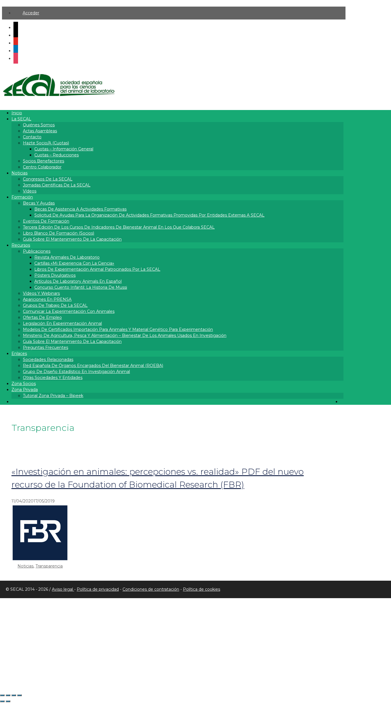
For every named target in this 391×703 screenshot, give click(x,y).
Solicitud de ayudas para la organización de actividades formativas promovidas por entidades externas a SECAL (149, 215)
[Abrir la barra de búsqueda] (14, 401)
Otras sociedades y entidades (52, 377)
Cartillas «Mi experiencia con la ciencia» (74, 263)
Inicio (16, 112)
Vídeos (29, 191)
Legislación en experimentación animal (62, 323)
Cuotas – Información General (63, 149)
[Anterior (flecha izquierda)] (2, 701)
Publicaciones (36, 251)
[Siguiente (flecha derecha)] (8, 701)
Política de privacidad (98, 589)
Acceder (31, 12)
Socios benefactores (43, 161)
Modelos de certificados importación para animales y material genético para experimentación (118, 329)
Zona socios (23, 383)
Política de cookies (201, 589)
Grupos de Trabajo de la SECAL (55, 305)
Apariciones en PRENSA (47, 299)
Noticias (19, 173)
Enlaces (19, 353)
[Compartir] (13, 695)
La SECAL (21, 118)
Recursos (20, 245)
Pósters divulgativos (55, 275)
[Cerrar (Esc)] (19, 695)
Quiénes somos (39, 124)
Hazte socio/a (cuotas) (46, 143)
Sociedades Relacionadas (48, 359)
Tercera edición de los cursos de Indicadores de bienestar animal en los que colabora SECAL (119, 227)
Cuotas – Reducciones (56, 155)
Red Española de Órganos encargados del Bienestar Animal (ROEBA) (93, 365)
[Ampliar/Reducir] (2, 695)
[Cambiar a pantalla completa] (8, 695)
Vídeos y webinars (41, 293)
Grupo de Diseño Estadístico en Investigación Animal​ (76, 371)
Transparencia (49, 566)
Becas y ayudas (39, 203)
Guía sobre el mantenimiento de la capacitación (72, 239)
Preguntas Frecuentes (45, 347)
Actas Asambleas (40, 130)
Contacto (32, 137)
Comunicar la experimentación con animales (68, 311)
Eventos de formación (46, 221)
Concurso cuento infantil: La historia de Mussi (80, 287)
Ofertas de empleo (42, 317)
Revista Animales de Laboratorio (67, 257)
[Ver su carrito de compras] (341, 401)
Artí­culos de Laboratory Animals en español (78, 281)
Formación (22, 197)
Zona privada (24, 389)
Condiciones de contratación (151, 589)
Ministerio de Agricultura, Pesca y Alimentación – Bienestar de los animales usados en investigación (124, 335)
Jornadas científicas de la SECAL (56, 185)
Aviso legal (63, 589)
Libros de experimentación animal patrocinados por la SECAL (97, 269)
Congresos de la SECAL (47, 179)
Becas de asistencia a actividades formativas (80, 209)
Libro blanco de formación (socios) (58, 233)
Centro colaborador (42, 167)
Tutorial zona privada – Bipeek (53, 395)
